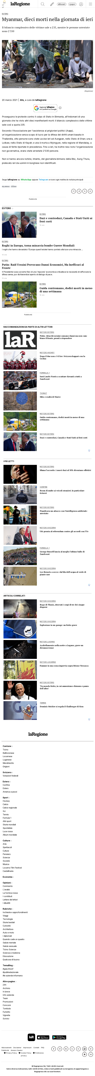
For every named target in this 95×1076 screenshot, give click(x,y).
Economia (8, 877)
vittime (13, 186)
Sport (6, 797)
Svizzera (7, 772)
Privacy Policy (11, 1053)
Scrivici (6, 1018)
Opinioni (7, 882)
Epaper (72, 4)
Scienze (6, 857)
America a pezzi (10, 792)
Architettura (8, 929)
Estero (6, 781)
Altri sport (7, 821)
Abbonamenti (6, 1048)
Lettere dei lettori (10, 899)
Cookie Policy (25, 1053)
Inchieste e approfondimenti (15, 912)
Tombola (7, 1008)
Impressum (27, 1048)
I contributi (7, 896)
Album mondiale (10, 835)
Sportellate (7, 828)
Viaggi (5, 915)
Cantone (7, 746)
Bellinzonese (8, 753)
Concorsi (7, 1005)
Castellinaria (8, 871)
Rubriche (7, 909)
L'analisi (6, 889)
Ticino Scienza (9, 949)
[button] (53, 1049)
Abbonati (61, 4)
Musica (6, 864)
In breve (6, 991)
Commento (8, 886)
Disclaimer (17, 1048)
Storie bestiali (9, 922)
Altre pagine (9, 981)
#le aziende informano (13, 975)
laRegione (41, 100)
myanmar (6, 186)
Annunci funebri (17, 1050)
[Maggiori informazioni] (60, 108)
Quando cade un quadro (13, 939)
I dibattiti (6, 903)
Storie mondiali (9, 824)
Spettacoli (7, 847)
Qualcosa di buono (11, 959)
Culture (7, 840)
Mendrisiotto (8, 763)
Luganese (7, 759)
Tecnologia (8, 919)
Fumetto (6, 1012)
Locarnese (7, 756)
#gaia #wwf (8, 969)
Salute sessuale (10, 946)
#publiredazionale (10, 972)
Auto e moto (8, 932)
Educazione (8, 956)
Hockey (6, 801)
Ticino (5, 749)
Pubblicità (5, 1050)
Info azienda (8, 995)
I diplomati (7, 936)
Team (5, 998)
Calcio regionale (10, 807)
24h (4, 985)
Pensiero (7, 854)
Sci (4, 811)
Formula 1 (7, 818)
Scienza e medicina (11, 953)
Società (6, 861)
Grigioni (6, 766)
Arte (5, 844)
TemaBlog (8, 965)
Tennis (6, 814)
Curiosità (7, 925)
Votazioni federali (10, 775)
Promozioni (8, 1001)
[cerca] (43, 4)
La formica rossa (10, 893)
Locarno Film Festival (12, 867)
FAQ (42, 1048)
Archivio (6, 988)
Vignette (6, 1015)
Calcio (5, 804)
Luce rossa (8, 831)
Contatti (36, 1048)
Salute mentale (9, 942)
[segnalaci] (52, 4)
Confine (6, 785)
